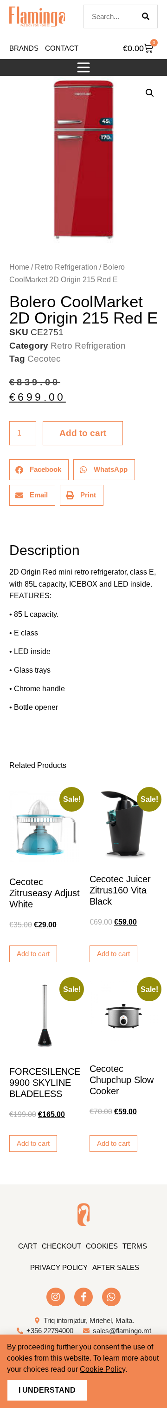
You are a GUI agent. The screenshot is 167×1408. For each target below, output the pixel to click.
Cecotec (44, 359)
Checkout (61, 1246)
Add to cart (82, 433)
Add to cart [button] (33, 954)
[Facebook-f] (83, 1297)
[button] (83, 67)
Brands (24, 48)
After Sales (115, 1267)
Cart (27, 1246)
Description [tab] (9, 524)
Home (19, 267)
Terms (134, 1246)
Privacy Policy (59, 1267)
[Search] (145, 16)
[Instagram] (55, 1297)
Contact (61, 48)
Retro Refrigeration (66, 267)
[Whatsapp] (111, 1297)
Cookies (102, 1246)
